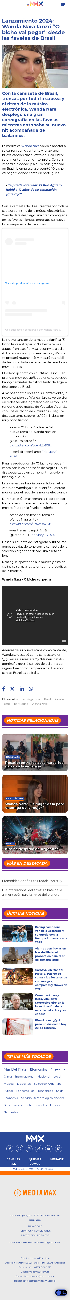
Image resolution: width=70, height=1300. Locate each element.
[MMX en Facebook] (9, 1148)
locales (55, 1105)
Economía (11, 1098)
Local (57, 1076)
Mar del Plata (15, 1069)
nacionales (11, 1112)
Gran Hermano (13, 1105)
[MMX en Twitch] (58, 1148)
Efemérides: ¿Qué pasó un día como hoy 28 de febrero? (50, 1024)
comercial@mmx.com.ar (41, 1276)
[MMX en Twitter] (19, 1148)
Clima (8, 1076)
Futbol (8, 1091)
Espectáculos (25, 1091)
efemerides (38, 1069)
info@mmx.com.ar (38, 1271)
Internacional (24, 1076)
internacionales (37, 1105)
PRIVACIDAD (35, 1226)
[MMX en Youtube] (48, 1148)
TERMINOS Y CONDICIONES (35, 1230)
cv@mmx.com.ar (46, 1280)
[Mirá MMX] (63, 4)
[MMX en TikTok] (39, 1148)
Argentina (33, 699)
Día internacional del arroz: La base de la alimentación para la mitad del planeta (32, 892)
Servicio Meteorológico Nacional (43, 1098)
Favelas (59, 699)
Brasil (47, 699)
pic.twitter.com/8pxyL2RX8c (31, 445)
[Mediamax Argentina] (35, 1193)
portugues (21, 704)
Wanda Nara (30, 146)
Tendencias (45, 1091)
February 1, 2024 (42, 535)
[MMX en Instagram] (29, 1148)
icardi (7, 704)
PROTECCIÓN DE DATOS (35, 1235)
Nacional (44, 1076)
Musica (9, 1083)
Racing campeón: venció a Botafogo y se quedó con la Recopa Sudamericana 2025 (51, 934)
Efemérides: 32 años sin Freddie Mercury (32, 881)
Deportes (24, 1083)
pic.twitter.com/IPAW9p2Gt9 (31, 524)
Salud (59, 1091)
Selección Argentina (47, 1083)
